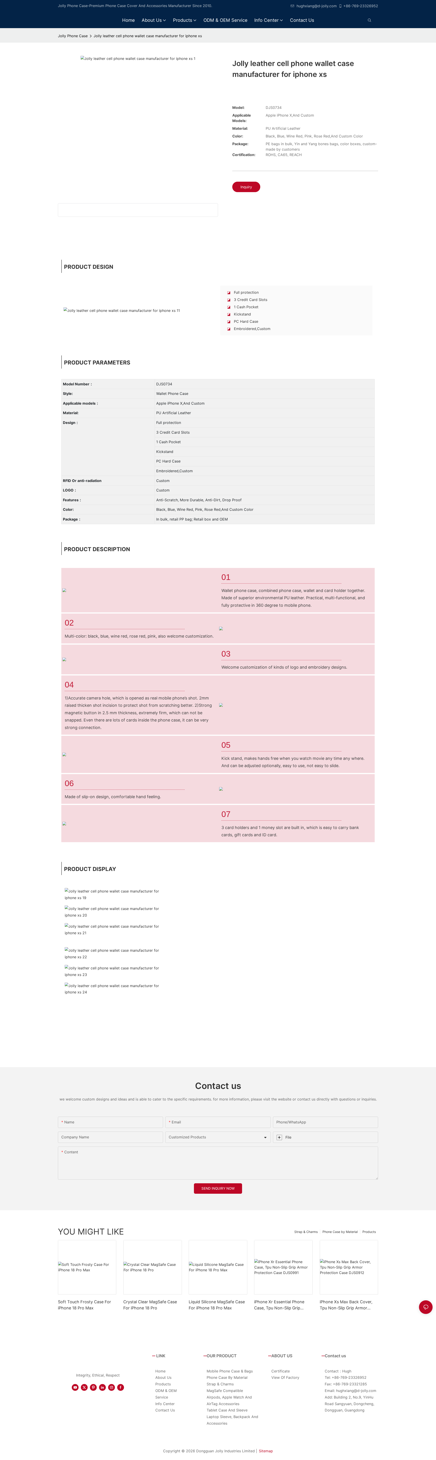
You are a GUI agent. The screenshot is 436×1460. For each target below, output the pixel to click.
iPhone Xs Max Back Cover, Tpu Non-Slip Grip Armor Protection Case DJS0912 (346, 1305)
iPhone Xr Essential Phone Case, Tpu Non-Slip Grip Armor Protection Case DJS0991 (279, 1305)
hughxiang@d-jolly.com (317, 6)
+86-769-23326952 (360, 6)
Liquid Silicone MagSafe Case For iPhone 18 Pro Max (217, 1304)
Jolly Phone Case (73, 36)
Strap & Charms (306, 1232)
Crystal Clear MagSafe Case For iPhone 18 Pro (150, 1304)
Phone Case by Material (340, 1232)
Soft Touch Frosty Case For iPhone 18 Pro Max (84, 1304)
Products (369, 1232)
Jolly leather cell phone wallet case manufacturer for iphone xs (148, 36)
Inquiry (246, 187)
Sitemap (266, 1451)
